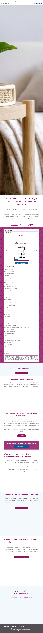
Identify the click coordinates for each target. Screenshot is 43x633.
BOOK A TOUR (39, 3)
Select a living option (8, 230)
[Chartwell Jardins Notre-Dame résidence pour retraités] (21, 1)
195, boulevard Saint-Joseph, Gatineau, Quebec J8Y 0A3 (22, 629)
